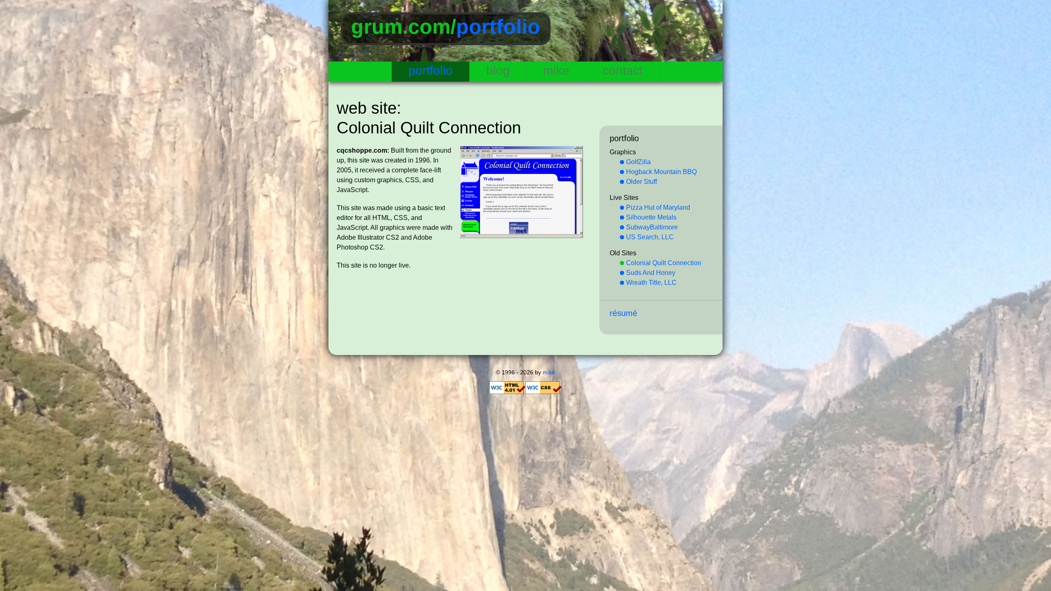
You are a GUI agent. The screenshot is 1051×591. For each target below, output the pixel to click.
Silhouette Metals (651, 217)
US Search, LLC (650, 237)
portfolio (498, 26)
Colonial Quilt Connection (663, 262)
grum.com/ (403, 26)
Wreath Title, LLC (651, 282)
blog (498, 70)
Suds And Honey (650, 272)
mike (556, 70)
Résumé (623, 313)
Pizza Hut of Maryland (658, 207)
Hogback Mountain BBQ (661, 171)
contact (623, 70)
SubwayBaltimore (652, 227)
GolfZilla (638, 161)
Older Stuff (641, 181)
